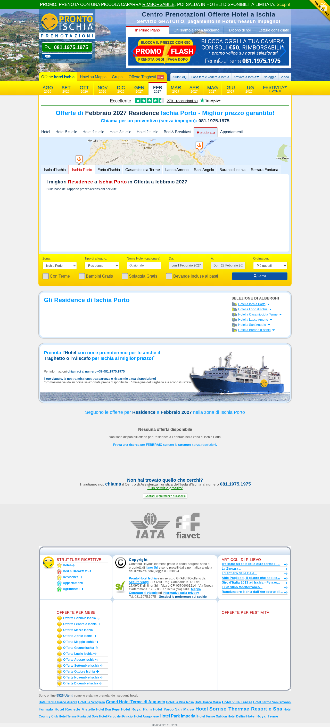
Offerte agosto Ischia (78, 659)
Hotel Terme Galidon (212, 716)
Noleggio (269, 77)
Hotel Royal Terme (262, 716)
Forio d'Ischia (108, 169)
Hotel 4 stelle (93, 132)
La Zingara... (231, 568)
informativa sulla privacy (181, 593)
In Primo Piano (147, 30)
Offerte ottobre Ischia (79, 671)
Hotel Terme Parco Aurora (58, 702)
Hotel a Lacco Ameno (253, 319)
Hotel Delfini (236, 716)
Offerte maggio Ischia (78, 642)
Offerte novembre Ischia (81, 677)
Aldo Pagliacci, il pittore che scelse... (251, 578)
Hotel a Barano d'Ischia (254, 330)
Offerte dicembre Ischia (80, 683)
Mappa (196, 589)
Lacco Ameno (176, 169)
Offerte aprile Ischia (78, 636)
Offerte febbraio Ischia (80, 624)
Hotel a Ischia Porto (252, 304)
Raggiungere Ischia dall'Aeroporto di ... (252, 592)
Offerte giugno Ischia (78, 648)
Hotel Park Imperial (178, 716)
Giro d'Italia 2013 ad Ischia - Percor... (251, 582)
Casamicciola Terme (142, 169)
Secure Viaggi (139, 582)
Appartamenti (231, 132)
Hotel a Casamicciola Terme (258, 314)
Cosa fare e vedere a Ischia (210, 77)
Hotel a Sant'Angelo (252, 325)
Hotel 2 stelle (147, 132)
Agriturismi (71, 589)
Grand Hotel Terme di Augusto (135, 702)
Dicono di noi (240, 30)
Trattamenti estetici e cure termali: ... (251, 564)
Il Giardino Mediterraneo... (242, 587)
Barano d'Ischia (232, 169)
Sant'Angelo (204, 169)
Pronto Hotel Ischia (143, 578)
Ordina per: (261, 258)
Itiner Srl (152, 567)
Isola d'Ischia (55, 169)
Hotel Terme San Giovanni (272, 702)
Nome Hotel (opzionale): (144, 258)
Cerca (261, 276)
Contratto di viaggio (143, 593)
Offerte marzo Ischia (78, 630)
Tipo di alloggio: (96, 258)
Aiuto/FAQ (179, 77)
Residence (206, 132)
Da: (171, 258)
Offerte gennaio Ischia (79, 618)
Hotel (45, 132)
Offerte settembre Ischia (81, 665)
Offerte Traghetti (146, 77)
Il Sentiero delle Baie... (239, 573)
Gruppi (117, 77)
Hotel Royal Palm (136, 709)
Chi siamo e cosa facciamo (196, 30)
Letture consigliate (274, 30)
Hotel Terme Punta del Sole (78, 716)
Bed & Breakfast (177, 132)
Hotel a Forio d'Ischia (253, 309)
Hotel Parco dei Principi (116, 716)
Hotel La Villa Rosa (180, 702)
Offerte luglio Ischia (78, 654)
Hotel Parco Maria (208, 702)
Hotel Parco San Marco (173, 709)
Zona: (47, 258)
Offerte (58, 77)
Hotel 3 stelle (120, 132)
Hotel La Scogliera (91, 702)
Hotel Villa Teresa (237, 702)
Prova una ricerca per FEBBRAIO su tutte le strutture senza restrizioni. (165, 445)
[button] (165, 496)
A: (212, 258)
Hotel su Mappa (93, 77)
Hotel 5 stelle (66, 132)
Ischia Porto (82, 169)
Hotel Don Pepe (108, 709)
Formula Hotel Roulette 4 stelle (67, 709)
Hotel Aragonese (146, 716)
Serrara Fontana (264, 169)
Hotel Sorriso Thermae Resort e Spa (239, 709)
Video (285, 77)
